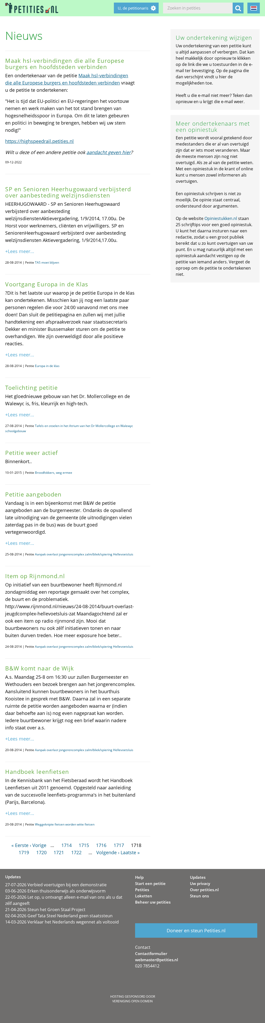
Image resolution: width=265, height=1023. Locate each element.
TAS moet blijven (47, 262)
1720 (41, 852)
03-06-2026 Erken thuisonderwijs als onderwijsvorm (55, 891)
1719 (24, 852)
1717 (119, 845)
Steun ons (199, 895)
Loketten (143, 895)
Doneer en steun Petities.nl (196, 930)
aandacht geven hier (108, 152)
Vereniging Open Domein (132, 1001)
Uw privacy (200, 883)
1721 (59, 852)
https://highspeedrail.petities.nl (39, 141)
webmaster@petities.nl (156, 959)
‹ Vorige (38, 845)
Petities (142, 889)
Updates (197, 877)
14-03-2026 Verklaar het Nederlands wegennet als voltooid (62, 922)
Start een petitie (150, 883)
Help (139, 877)
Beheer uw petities (153, 902)
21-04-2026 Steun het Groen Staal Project (45, 909)
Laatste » (130, 852)
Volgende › (107, 852)
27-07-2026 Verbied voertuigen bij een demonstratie (56, 885)
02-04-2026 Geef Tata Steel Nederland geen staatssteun (59, 916)
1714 (66, 845)
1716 (101, 845)
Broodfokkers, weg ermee (53, 472)
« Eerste (19, 845)
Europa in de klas (47, 366)
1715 (84, 845)
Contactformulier (151, 953)
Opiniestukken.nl (220, 218)
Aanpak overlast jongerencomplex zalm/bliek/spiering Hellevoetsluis (84, 554)
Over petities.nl (204, 889)
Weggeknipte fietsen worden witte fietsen (64, 824)
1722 (76, 852)
